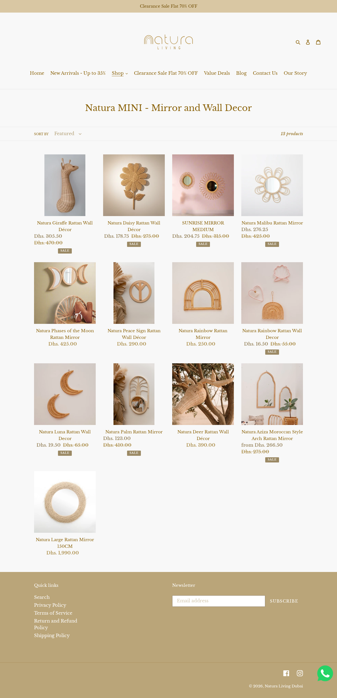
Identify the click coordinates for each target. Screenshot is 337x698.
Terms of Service (53, 613)
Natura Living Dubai (284, 686)
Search (42, 597)
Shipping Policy (52, 635)
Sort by (41, 134)
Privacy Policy (50, 605)
